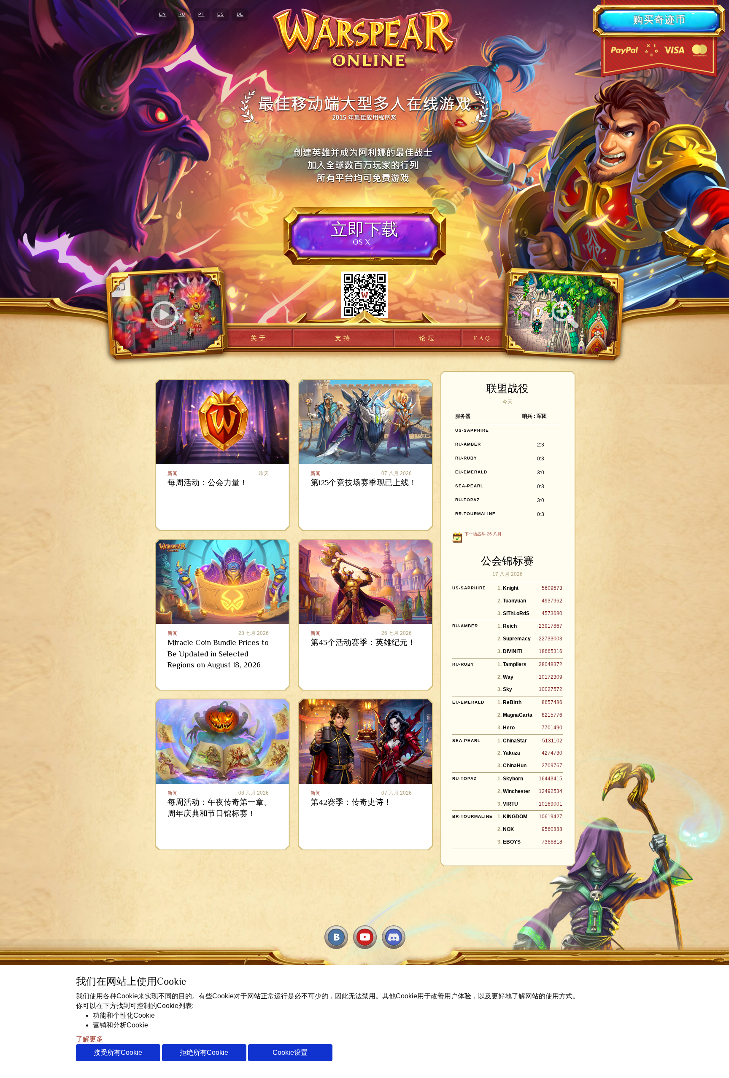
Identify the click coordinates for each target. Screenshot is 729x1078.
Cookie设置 (290, 1052)
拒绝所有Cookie (204, 1052)
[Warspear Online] (365, 38)
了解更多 (89, 1039)
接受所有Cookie (118, 1052)
